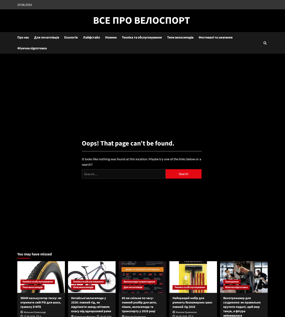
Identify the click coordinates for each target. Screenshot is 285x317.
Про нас (23, 37)
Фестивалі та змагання (216, 37)
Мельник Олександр (35, 312)
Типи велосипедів (180, 37)
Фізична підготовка (32, 48)
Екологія (71, 37)
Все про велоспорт (141, 21)
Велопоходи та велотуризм (139, 281)
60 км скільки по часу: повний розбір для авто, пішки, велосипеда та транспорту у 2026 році (139, 304)
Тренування (232, 281)
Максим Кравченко (186, 312)
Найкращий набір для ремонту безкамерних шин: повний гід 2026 (193, 302)
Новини (111, 37)
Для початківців (46, 37)
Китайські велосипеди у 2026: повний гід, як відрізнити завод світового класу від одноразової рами (91, 304)
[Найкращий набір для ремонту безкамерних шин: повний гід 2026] (193, 277)
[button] (265, 43)
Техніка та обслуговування (142, 37)
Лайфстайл (91, 37)
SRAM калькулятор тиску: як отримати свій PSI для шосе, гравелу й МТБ (40, 302)
